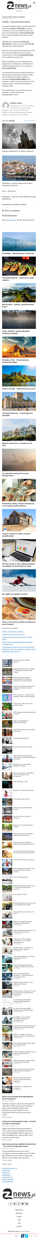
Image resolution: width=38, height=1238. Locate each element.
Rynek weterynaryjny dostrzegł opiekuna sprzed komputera (22, 922)
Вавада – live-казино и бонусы (12, 632)
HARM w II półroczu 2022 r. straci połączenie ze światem (23, 983)
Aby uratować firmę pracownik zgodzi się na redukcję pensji (24, 1044)
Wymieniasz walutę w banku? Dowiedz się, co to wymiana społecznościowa (18, 504)
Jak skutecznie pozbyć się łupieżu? (13, 634)
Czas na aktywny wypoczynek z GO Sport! (23, 912)
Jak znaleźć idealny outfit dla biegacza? (21, 661)
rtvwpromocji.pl (7, 1181)
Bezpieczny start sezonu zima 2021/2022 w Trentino (22, 765)
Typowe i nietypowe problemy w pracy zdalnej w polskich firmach (24, 1052)
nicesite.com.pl (7, 1177)
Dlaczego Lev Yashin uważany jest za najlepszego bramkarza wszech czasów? (23, 687)
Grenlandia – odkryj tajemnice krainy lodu (18, 253)
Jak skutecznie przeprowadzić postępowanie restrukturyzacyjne (23, 1009)
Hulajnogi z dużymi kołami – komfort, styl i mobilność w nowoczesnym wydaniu (24, 670)
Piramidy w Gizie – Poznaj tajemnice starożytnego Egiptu (15, 361)
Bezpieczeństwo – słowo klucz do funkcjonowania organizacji (23, 948)
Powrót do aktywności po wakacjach (23, 859)
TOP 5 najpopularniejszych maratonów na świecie (24, 713)
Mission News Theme (13, 1231)
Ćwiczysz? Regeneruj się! (20, 877)
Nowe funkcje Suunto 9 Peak (21, 799)
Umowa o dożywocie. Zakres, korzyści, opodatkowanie (16, 535)
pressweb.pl (6, 1170)
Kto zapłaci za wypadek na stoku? (15, 594)
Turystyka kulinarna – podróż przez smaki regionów (18, 279)
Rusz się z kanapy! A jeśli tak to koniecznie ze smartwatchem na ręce (24, 843)
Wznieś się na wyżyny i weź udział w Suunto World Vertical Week (23, 834)
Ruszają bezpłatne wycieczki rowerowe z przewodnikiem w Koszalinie (24, 904)
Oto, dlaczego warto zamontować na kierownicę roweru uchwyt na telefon (24, 851)
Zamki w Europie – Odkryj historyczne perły (18, 389)
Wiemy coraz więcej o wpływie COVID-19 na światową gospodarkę (24, 1061)
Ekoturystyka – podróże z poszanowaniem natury (18, 305)
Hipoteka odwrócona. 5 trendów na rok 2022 (17, 444)
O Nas (19, 1220)
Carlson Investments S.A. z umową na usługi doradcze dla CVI (24, 957)
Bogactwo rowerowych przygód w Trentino (23, 825)
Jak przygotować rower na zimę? (22, 747)
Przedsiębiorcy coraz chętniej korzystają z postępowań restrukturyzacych (21, 1018)
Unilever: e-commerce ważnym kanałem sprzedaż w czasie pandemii (24, 1035)
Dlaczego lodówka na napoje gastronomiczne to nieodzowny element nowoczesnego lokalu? (22, 679)
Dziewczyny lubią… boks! (20, 781)
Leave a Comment (7, 1117)
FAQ (19, 1223)
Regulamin (19, 1213)
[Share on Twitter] (26, 1236)
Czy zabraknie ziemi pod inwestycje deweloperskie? (15, 474)
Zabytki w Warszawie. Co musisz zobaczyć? (18, 151)
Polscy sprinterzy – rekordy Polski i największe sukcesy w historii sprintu (24, 695)
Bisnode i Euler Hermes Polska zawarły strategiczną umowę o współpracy (22, 1079)
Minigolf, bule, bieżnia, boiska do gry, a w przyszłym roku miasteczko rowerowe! (24, 887)
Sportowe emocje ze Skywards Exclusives (22, 817)
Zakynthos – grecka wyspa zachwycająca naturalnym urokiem (17, 184)
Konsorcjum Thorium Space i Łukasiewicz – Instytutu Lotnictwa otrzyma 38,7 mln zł (23, 975)
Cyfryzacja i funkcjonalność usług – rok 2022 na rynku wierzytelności (24, 931)
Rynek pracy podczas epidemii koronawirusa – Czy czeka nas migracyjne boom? (22, 940)
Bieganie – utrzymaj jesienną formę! (23, 790)
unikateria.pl (6, 1175)
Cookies (19, 1216)
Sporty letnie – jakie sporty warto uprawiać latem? (23, 704)
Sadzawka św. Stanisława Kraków (14, 204)
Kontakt (19, 1226)
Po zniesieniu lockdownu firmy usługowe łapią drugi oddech (22, 1000)
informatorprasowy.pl (9, 1168)
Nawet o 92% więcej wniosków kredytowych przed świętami (18, 623)
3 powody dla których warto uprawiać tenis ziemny (24, 730)
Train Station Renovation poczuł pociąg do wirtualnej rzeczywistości (23, 965)
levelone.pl (6, 1173)
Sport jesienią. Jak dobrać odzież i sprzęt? (22, 808)
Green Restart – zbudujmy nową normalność (22, 1087)
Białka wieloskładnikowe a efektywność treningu (20, 721)
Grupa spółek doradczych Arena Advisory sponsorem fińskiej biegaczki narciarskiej (24, 757)
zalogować (12, 220)
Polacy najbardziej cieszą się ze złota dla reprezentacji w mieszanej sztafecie (24, 870)
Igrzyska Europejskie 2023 (20, 738)
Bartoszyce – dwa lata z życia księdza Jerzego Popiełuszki (19, 197)
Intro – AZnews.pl (8, 191)
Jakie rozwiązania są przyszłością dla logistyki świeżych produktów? (24, 1070)
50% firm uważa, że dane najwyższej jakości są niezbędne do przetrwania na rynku (18, 565)
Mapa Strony (19, 1210)
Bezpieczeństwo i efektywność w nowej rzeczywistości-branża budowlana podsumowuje (24, 992)
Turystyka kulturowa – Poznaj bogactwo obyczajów (17, 414)
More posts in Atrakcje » (30, 120)
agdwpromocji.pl (7, 1179)
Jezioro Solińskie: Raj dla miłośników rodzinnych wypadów (16, 332)
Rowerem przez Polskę (20, 894)
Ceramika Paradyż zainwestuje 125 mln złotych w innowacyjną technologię (24, 1026)
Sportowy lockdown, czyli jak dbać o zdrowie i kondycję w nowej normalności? (23, 774)
